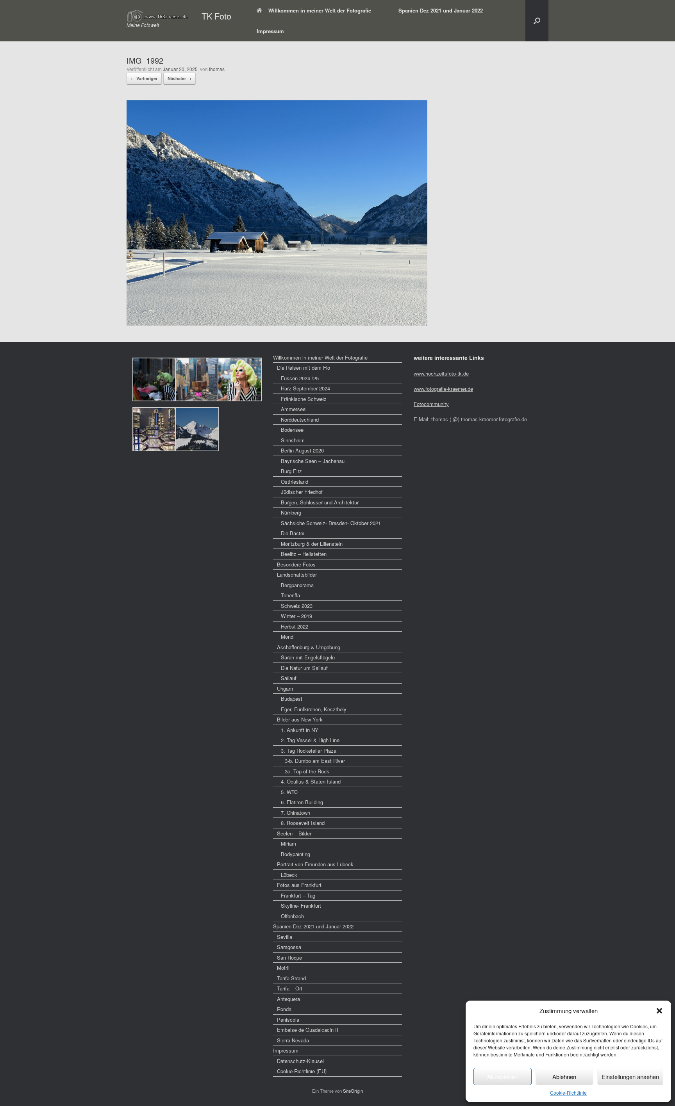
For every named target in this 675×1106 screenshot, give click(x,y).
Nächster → (179, 78)
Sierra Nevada (293, 1040)
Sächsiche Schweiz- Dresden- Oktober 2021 (331, 523)
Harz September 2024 (305, 388)
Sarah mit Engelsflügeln (308, 657)
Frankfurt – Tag (298, 895)
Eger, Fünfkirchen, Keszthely (313, 709)
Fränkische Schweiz (304, 399)
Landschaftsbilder (297, 574)
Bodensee (292, 429)
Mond (287, 636)
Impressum (270, 31)
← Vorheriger (144, 78)
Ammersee (293, 409)
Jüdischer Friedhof (302, 491)
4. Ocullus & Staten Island (311, 781)
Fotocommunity (431, 404)
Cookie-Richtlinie (568, 1092)
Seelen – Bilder (294, 833)
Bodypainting (295, 854)
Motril (283, 967)
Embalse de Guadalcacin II (307, 1029)
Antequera (288, 999)
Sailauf (288, 678)
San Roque (289, 957)
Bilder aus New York (300, 719)
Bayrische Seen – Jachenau (313, 461)
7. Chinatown (295, 812)
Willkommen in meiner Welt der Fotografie (319, 10)
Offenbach (292, 916)
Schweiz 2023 (296, 605)
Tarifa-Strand (291, 978)
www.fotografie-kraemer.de (443, 388)
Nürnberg (291, 512)
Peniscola (288, 1019)
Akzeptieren (502, 1076)
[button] (659, 1011)
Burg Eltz (291, 471)
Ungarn (285, 688)
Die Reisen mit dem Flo (303, 367)
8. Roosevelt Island (303, 822)
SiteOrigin (353, 1091)
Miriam (288, 843)
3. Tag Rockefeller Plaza (308, 750)
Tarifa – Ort (289, 988)
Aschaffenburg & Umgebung (308, 647)
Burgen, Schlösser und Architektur (320, 502)
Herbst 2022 (294, 626)
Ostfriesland (294, 481)
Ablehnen (564, 1076)
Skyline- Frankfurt (301, 905)
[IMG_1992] (277, 323)
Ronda (284, 1009)
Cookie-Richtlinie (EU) (302, 1071)
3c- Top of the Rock (307, 771)
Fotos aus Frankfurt (299, 885)
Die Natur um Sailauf (304, 667)
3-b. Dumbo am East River (315, 760)
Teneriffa (290, 595)
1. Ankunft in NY (299, 730)
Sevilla (284, 936)
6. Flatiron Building (302, 802)
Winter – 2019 (296, 616)
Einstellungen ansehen (630, 1076)
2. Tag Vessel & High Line (310, 740)
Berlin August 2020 (302, 450)
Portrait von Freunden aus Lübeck (315, 864)
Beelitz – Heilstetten (304, 553)
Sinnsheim (293, 440)
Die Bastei (292, 533)
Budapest (291, 698)
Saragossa (289, 947)
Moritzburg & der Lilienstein (312, 543)
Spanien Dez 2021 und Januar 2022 (440, 10)
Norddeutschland (300, 419)
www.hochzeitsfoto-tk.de (441, 373)
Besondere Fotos (296, 564)
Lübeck (289, 874)
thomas (217, 69)
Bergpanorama (297, 585)
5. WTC (289, 792)
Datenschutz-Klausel (300, 1061)
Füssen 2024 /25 (300, 378)
